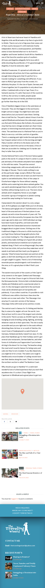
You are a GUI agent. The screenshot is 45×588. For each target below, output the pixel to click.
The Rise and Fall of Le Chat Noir (29, 454)
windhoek (14, 414)
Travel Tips (22, 11)
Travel (35, 9)
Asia (20, 433)
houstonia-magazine (22, 9)
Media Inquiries (22, 508)
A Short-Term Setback (22, 513)
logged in (14, 499)
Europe (21, 468)
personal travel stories (34, 468)
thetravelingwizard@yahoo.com (22, 545)
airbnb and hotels (25, 450)
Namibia (5, 414)
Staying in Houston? (21, 557)
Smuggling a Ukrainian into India (29, 436)
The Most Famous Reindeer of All (30, 474)
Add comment (33, 19)
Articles (10, 9)
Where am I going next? (22, 510)
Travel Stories (35, 433)
